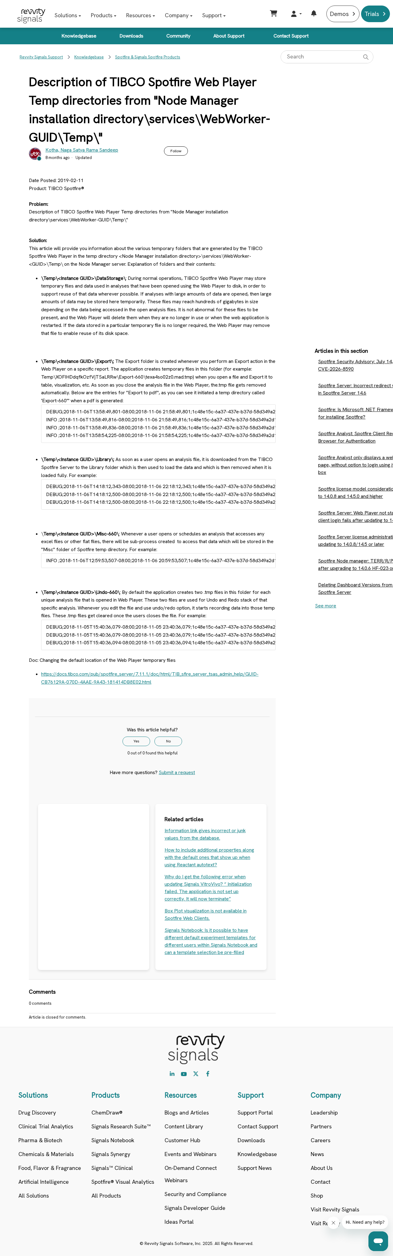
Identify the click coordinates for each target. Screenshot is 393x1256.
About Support (228, 36)
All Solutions (33, 1195)
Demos (339, 14)
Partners (321, 1126)
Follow (175, 151)
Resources (138, 15)
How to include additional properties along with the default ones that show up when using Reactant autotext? (209, 857)
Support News (255, 1167)
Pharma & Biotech (40, 1140)
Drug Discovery (37, 1112)
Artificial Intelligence (43, 1181)
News (317, 1154)
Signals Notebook (112, 1140)
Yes (136, 741)
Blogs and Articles (187, 1112)
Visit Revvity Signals (335, 1209)
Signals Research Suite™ (121, 1126)
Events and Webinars (190, 1154)
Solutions (66, 15)
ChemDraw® (107, 1112)
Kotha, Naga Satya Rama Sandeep (81, 150)
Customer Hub (182, 1140)
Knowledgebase (78, 36)
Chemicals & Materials (46, 1154)
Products (101, 15)
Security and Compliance (196, 1194)
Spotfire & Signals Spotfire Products (147, 57)
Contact (320, 1181)
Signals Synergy (110, 1154)
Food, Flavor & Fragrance (49, 1167)
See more (325, 605)
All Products (106, 1195)
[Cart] (274, 14)
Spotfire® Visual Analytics (122, 1181)
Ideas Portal (179, 1221)
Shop (317, 1195)
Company (177, 15)
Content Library (184, 1126)
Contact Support (291, 36)
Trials (371, 14)
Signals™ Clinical (112, 1167)
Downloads (131, 36)
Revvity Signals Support (41, 57)
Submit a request (177, 772)
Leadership (324, 1112)
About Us (322, 1167)
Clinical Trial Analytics (45, 1126)
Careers (320, 1140)
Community (178, 36)
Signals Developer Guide (195, 1207)
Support (212, 15)
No (168, 741)
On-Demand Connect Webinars (191, 1174)
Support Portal (255, 1112)
